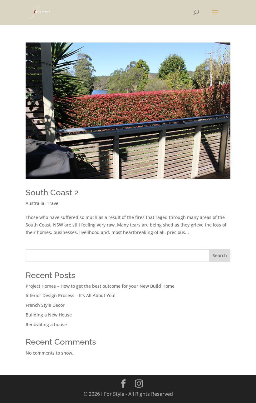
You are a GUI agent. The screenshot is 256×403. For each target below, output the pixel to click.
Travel (53, 203)
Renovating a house (46, 324)
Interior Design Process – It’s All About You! (71, 295)
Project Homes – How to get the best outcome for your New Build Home (100, 286)
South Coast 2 (52, 192)
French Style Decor (45, 305)
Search (220, 255)
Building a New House (49, 315)
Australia (35, 203)
